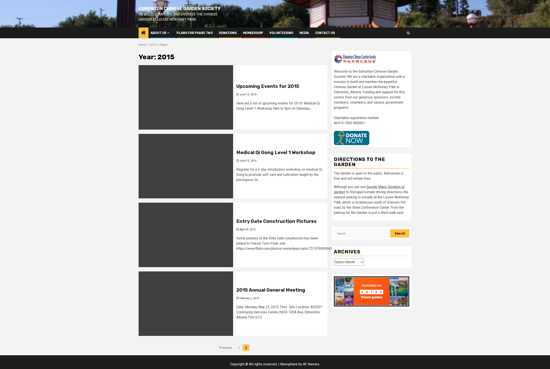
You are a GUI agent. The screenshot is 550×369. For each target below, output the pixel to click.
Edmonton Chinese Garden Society (180, 8)
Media (304, 33)
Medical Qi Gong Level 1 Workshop (275, 152)
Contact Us (325, 33)
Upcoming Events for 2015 (267, 86)
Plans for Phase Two (195, 33)
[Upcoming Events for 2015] (186, 97)
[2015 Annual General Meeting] (186, 303)
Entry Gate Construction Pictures (276, 221)
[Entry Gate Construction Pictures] (186, 235)
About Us (158, 33)
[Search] (408, 33)
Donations (228, 33)
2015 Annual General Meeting (270, 290)
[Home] (143, 33)
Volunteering (281, 33)
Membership (253, 33)
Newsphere (289, 364)
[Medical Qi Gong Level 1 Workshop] (186, 166)
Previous (225, 347)
